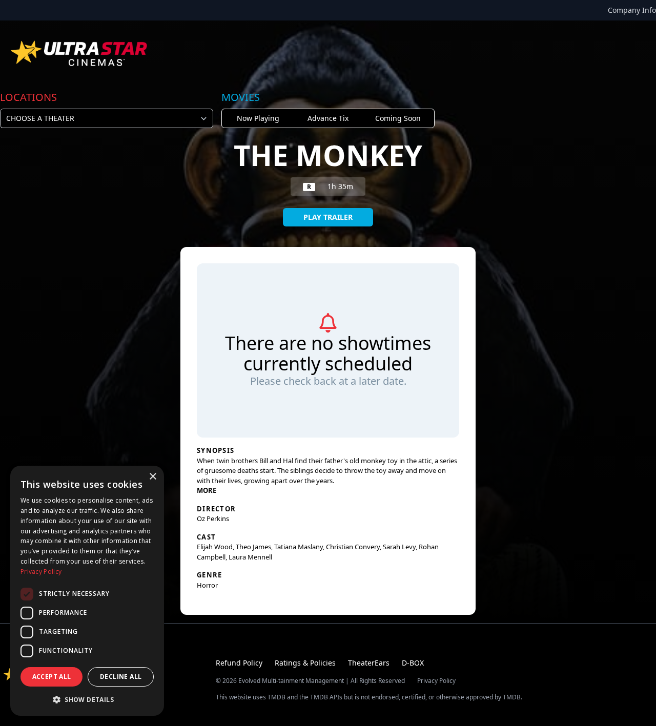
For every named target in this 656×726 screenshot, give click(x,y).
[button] (87, 699)
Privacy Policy (436, 681)
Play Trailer (328, 217)
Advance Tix (328, 118)
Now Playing (258, 118)
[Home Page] (80, 53)
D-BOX (413, 663)
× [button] (152, 477)
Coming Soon (398, 118)
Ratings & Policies (305, 663)
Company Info (632, 10)
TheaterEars (368, 663)
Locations (28, 97)
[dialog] (87, 591)
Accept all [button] (51, 676)
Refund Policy (239, 663)
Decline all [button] (120, 676)
